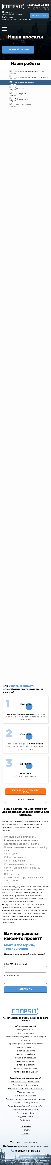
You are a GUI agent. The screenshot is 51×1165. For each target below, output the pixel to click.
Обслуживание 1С (25, 1030)
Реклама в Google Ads (25, 1058)
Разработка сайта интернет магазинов (25, 1089)
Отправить (25, 989)
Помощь (25, 1133)
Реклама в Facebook (25, 1054)
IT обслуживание (25, 1033)
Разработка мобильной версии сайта (25, 1106)
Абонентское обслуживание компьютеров (25, 1037)
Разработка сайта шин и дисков (26, 1082)
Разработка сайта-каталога (25, 1085)
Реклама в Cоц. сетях (25, 1051)
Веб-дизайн (25, 1120)
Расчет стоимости (25, 1047)
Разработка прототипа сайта (25, 1110)
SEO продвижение (25, 1092)
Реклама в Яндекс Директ (25, 1072)
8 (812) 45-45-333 (39, 5)
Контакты (25, 1130)
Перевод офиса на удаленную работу (25, 1044)
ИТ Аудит (25, 1040)
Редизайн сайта (25, 1117)
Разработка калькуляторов (25, 1103)
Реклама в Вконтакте (25, 1065)
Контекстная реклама (25, 1096)
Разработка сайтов (25, 1113)
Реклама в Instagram (25, 1061)
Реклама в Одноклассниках (25, 1068)
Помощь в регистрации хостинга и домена (25, 1099)
